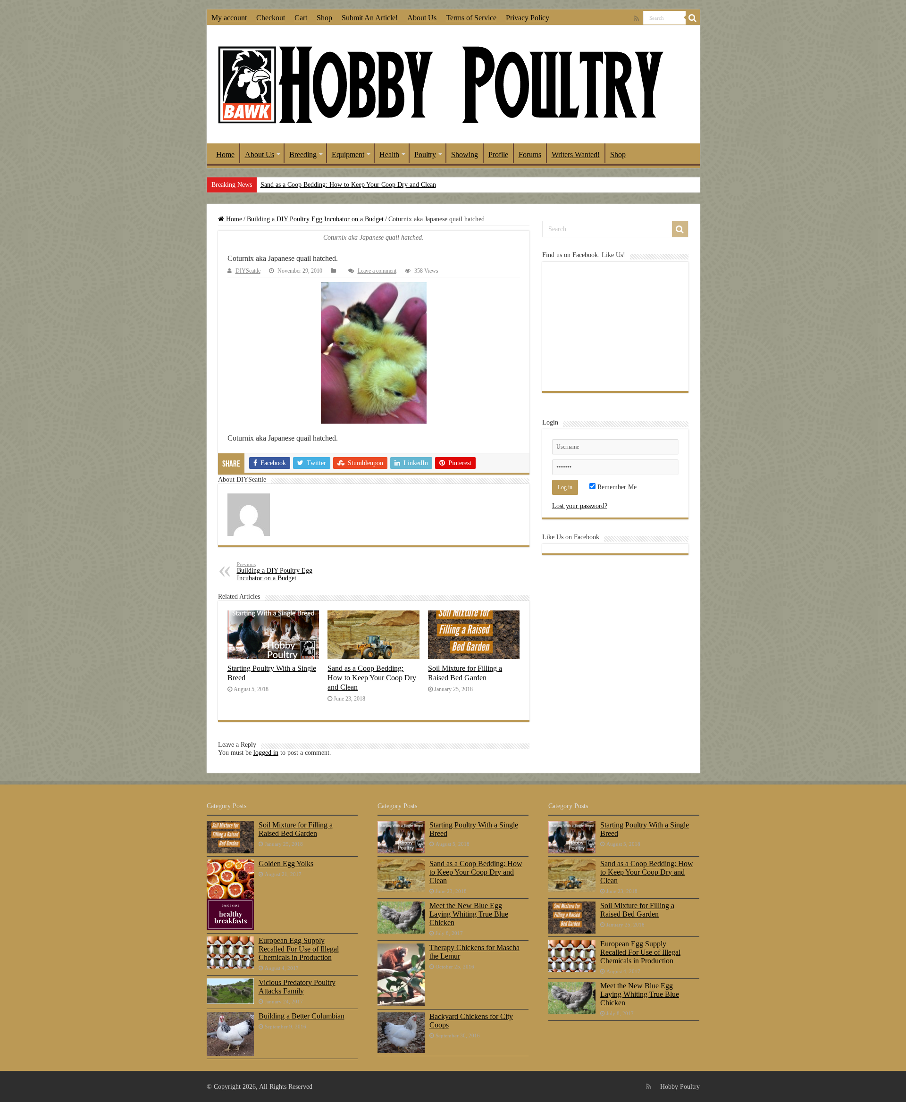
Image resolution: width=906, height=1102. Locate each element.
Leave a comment (377, 270)
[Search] (693, 18)
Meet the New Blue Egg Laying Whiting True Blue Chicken (468, 914)
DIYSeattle (247, 270)
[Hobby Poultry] (440, 84)
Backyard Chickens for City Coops (471, 1020)
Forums (530, 154)
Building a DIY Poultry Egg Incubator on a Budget (315, 219)
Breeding (303, 154)
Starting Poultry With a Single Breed (473, 829)
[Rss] (636, 18)
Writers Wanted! (576, 154)
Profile (498, 154)
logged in (265, 752)
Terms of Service (471, 18)
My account (229, 18)
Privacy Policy (527, 18)
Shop (324, 18)
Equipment (348, 154)
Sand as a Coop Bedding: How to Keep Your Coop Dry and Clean (348, 184)
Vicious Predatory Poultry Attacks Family (297, 986)
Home (225, 154)
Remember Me (616, 487)
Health (389, 154)
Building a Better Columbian (301, 1015)
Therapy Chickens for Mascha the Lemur (474, 951)
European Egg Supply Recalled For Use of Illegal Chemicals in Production (299, 949)
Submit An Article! (370, 18)
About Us (421, 18)
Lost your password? (579, 505)
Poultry (425, 154)
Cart (300, 18)
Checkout (270, 18)
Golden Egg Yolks (286, 863)
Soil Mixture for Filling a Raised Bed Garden (465, 673)
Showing (464, 154)
